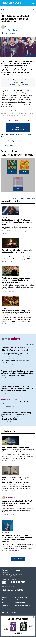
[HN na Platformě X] (11, 582)
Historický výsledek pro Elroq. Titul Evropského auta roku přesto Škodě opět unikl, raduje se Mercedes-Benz (17, 388)
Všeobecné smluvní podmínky (22, 605)
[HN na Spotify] (22, 582)
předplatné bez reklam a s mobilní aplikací (21, 134)
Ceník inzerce (5, 607)
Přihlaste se (24, 141)
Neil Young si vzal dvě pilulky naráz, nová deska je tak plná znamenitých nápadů (16, 313)
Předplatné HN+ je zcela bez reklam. (26, 198)
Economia (4, 602)
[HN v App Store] (19, 590)
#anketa (5, 145)
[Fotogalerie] (3, 214)
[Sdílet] (31, 9)
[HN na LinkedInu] (19, 582)
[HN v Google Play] (7, 590)
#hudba (12, 145)
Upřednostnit (24, 84)
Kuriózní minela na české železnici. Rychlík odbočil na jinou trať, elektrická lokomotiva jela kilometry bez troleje (18, 450)
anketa (15, 339)
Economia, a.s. (12, 572)
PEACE (30, 55)
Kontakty (4, 597)
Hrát (11, 172)
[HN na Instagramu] (16, 582)
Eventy (4, 615)
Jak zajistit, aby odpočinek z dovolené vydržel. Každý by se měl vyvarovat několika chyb (17, 503)
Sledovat (12, 84)
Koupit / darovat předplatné (9, 612)
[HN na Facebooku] (14, 582)
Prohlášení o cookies (19, 600)
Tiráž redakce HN (6, 600)
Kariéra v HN (5, 605)
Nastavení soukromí (19, 602)
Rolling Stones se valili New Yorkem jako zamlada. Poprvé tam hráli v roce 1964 (17, 222)
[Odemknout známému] (34, 9)
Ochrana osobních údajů (20, 597)
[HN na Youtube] (24, 582)
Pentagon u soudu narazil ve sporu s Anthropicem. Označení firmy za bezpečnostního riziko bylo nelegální (16, 480)
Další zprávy (17, 558)
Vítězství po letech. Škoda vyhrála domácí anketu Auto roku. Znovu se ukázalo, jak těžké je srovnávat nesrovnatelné (17, 373)
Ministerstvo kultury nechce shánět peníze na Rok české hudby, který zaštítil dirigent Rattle (16, 280)
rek (6, 26)
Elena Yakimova (11, 497)
